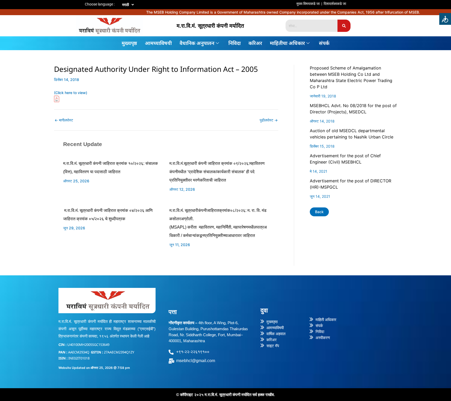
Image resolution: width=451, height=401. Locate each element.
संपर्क (324, 43)
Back (319, 212)
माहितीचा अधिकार (287, 43)
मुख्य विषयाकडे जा (308, 4)
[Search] (344, 26)
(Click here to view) (70, 92)
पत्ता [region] (173, 312)
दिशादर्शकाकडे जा (335, 4)
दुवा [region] (264, 310)
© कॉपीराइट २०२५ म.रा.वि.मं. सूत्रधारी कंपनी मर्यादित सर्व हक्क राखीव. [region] (225, 394)
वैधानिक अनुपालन (197, 43)
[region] (257, 1)
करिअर (255, 43)
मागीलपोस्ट (64, 120)
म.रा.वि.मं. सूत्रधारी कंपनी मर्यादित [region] (210, 26)
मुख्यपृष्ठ (129, 43)
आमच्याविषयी (158, 43)
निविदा (234, 43)
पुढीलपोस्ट (269, 120)
